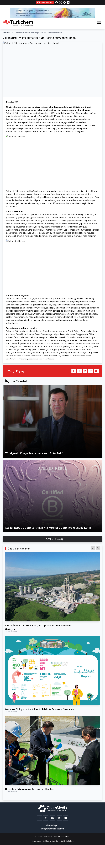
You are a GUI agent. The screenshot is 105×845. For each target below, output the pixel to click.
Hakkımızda (36, 841)
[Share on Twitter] (79, 370)
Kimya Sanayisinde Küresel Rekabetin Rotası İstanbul (35, 625)
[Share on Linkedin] (85, 370)
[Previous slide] (93, 548)
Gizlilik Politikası (67, 841)
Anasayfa (6, 32)
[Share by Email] (96, 370)
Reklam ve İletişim (50, 841)
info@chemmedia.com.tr (52, 828)
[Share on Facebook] (73, 370)
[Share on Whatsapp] (90, 370)
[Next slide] (98, 548)
